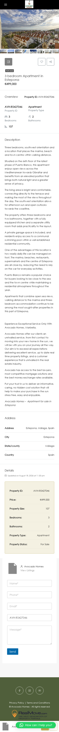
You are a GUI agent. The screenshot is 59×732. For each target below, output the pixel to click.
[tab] (8, 62)
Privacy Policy (16, 702)
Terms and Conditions (38, 702)
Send (12, 651)
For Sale (9, 71)
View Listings (27, 570)
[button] (36, 725)
